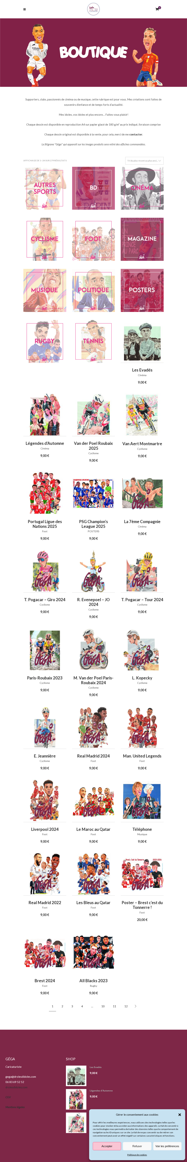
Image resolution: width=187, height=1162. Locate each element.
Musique (142, 834)
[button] (180, 1115)
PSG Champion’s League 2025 (93, 524)
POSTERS (93, 531)
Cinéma (142, 375)
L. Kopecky (142, 677)
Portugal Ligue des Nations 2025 (45, 524)
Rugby (93, 985)
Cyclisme (93, 453)
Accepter (107, 1146)
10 (103, 1006)
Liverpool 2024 (45, 829)
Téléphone (142, 829)
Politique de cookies (137, 1154)
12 (126, 1006)
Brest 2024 (45, 980)
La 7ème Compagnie (142, 521)
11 (114, 1006)
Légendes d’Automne (45, 443)
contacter (135, 134)
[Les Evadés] (77, 1076)
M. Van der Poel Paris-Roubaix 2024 (93, 680)
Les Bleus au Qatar (93, 902)
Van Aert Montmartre (142, 443)
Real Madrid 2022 (44, 902)
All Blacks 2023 (93, 980)
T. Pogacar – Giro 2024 (44, 599)
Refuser (137, 1146)
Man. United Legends (142, 755)
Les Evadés (142, 369)
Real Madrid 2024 (93, 755)
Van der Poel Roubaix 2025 (93, 446)
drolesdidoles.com (16, 1087)
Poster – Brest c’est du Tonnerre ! (142, 905)
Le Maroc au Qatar (93, 829)
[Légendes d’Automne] (77, 1099)
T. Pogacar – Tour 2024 (142, 599)
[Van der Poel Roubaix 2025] (77, 1123)
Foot (44, 531)
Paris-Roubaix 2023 (44, 677)
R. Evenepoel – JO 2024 (93, 602)
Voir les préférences (167, 1146)
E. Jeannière (45, 755)
